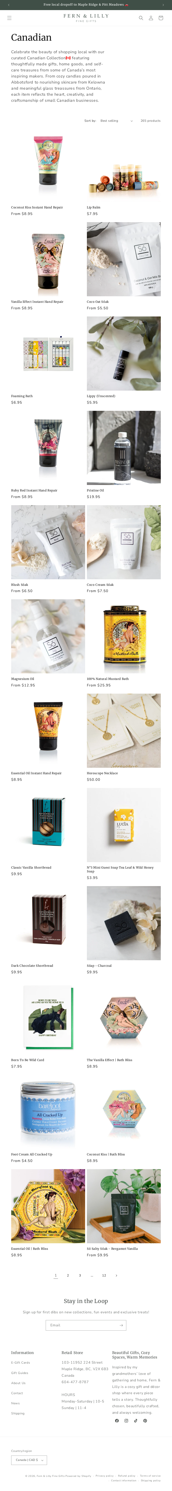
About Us (18, 1383)
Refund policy (126, 1476)
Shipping (18, 1413)
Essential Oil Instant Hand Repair (36, 773)
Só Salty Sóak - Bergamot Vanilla (112, 1249)
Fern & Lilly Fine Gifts (50, 1476)
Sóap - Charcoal (99, 966)
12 (104, 1275)
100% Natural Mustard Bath (108, 679)
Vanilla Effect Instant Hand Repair (37, 302)
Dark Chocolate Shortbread (32, 966)
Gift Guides (19, 1373)
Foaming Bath (22, 396)
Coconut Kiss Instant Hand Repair (37, 207)
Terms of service (150, 1476)
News (15, 1403)
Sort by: (90, 121)
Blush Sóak (19, 585)
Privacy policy (105, 1476)
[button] (9, 18)
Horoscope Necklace (102, 773)
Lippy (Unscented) (101, 396)
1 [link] (56, 1275)
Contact (17, 1393)
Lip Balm (94, 207)
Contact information (123, 1480)
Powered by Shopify (78, 1476)
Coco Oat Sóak (98, 302)
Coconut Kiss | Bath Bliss (106, 1154)
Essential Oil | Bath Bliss (29, 1249)
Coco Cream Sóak (100, 585)
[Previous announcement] (9, 5)
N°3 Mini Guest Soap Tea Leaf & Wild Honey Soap (120, 869)
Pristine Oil (95, 490)
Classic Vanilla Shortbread (31, 867)
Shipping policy (151, 1480)
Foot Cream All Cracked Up (31, 1154)
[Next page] (116, 1276)
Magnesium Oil (22, 679)
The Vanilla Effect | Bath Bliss (109, 1060)
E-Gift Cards (20, 1362)
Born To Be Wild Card (27, 1060)
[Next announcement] (163, 5)
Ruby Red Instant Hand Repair (34, 490)
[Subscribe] (121, 1325)
